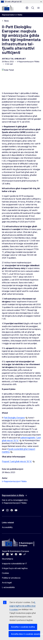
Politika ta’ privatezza (11, 578)
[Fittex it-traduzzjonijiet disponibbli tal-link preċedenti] (26, 418)
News (6, 21)
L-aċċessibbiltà (8, 587)
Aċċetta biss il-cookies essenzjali (25, 634)
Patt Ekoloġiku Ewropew (14, 417)
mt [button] (27, 7)
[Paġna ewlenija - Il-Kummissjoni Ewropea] (8, 7)
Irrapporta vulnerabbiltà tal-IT (14, 563)
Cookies (5, 573)
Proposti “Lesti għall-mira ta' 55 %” (17, 461)
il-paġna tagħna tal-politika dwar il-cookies (23, 606)
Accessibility (7, 527)
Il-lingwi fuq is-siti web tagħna (14, 568)
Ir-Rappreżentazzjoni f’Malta (14, 481)
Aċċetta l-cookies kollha (23, 627)
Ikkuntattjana (7, 559)
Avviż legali (7, 582)
